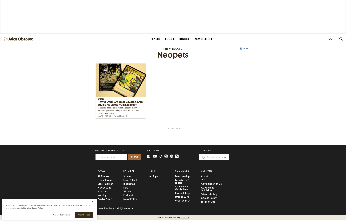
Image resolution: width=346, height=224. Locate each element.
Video (127, 191)
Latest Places (105, 180)
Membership (182, 176)
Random (102, 191)
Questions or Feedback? (173, 217)
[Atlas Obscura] (19, 39)
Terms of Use (208, 201)
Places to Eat (105, 187)
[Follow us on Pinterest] (171, 156)
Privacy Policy (209, 194)
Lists (125, 187)
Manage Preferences (61, 215)
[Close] (92, 202)
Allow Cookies (84, 215)
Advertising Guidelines (207, 189)
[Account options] (330, 39)
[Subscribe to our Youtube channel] (155, 156)
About (204, 176)
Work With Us (183, 200)
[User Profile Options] (330, 39)
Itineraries (129, 184)
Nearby (102, 195)
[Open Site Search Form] (341, 39)
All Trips (153, 176)
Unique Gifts (182, 197)
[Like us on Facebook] (148, 156)
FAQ (203, 180)
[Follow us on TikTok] (160, 156)
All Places (103, 176)
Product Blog (182, 193)
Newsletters (130, 199)
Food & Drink (130, 180)
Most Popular (105, 184)
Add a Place (105, 199)
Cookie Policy (209, 198)
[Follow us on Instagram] (166, 156)
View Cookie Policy (35, 208)
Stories (127, 176)
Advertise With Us (211, 184)
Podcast (128, 195)
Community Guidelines (181, 188)
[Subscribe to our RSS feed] (177, 156)
